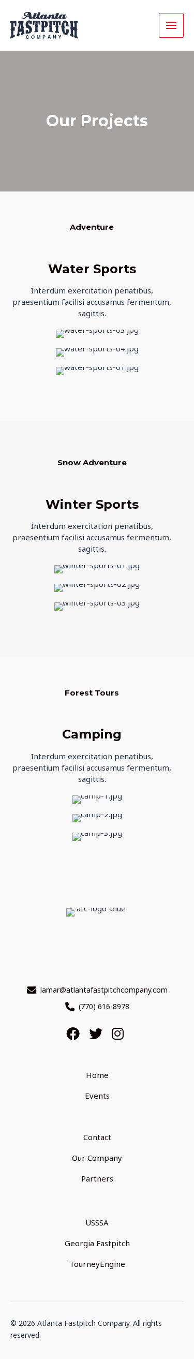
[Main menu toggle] (171, 25)
